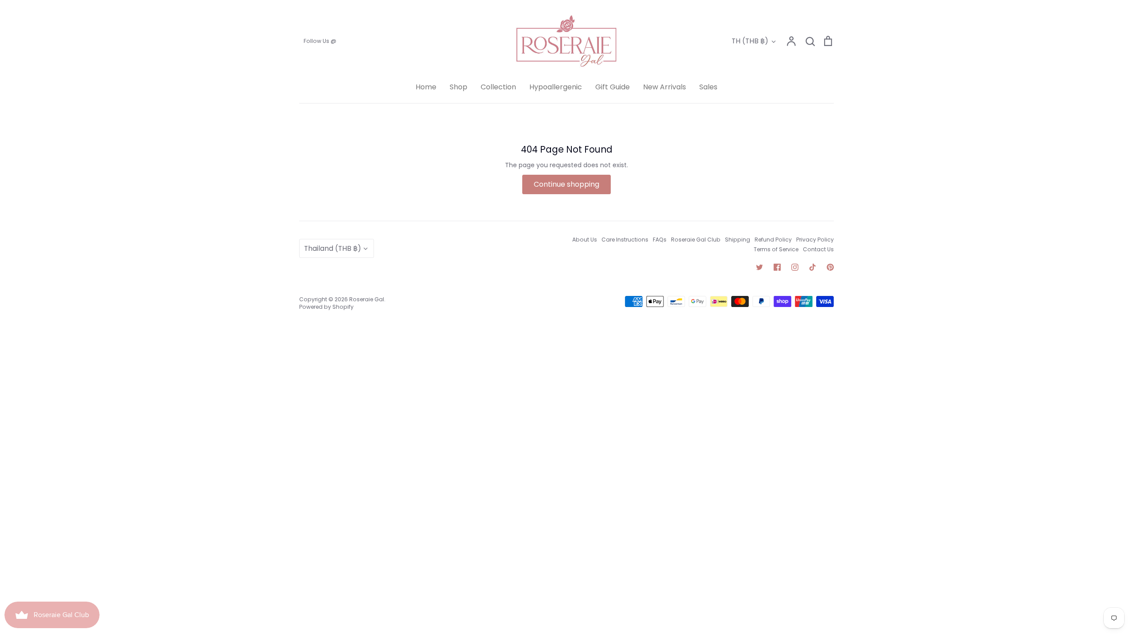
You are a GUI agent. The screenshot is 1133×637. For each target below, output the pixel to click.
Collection (498, 87)
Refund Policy (773, 239)
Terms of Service (776, 249)
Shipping (737, 239)
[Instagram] (795, 267)
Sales (708, 87)
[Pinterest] (830, 267)
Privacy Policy (815, 239)
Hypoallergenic (555, 87)
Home (426, 87)
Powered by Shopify (326, 307)
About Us (584, 239)
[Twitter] (759, 267)
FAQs (660, 239)
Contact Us (818, 249)
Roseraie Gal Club (696, 239)
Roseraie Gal (366, 299)
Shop (458, 87)
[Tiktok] (812, 267)
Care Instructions (624, 239)
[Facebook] (777, 267)
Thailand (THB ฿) (332, 248)
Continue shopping (566, 184)
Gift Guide (612, 87)
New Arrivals (664, 87)
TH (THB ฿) (750, 41)
